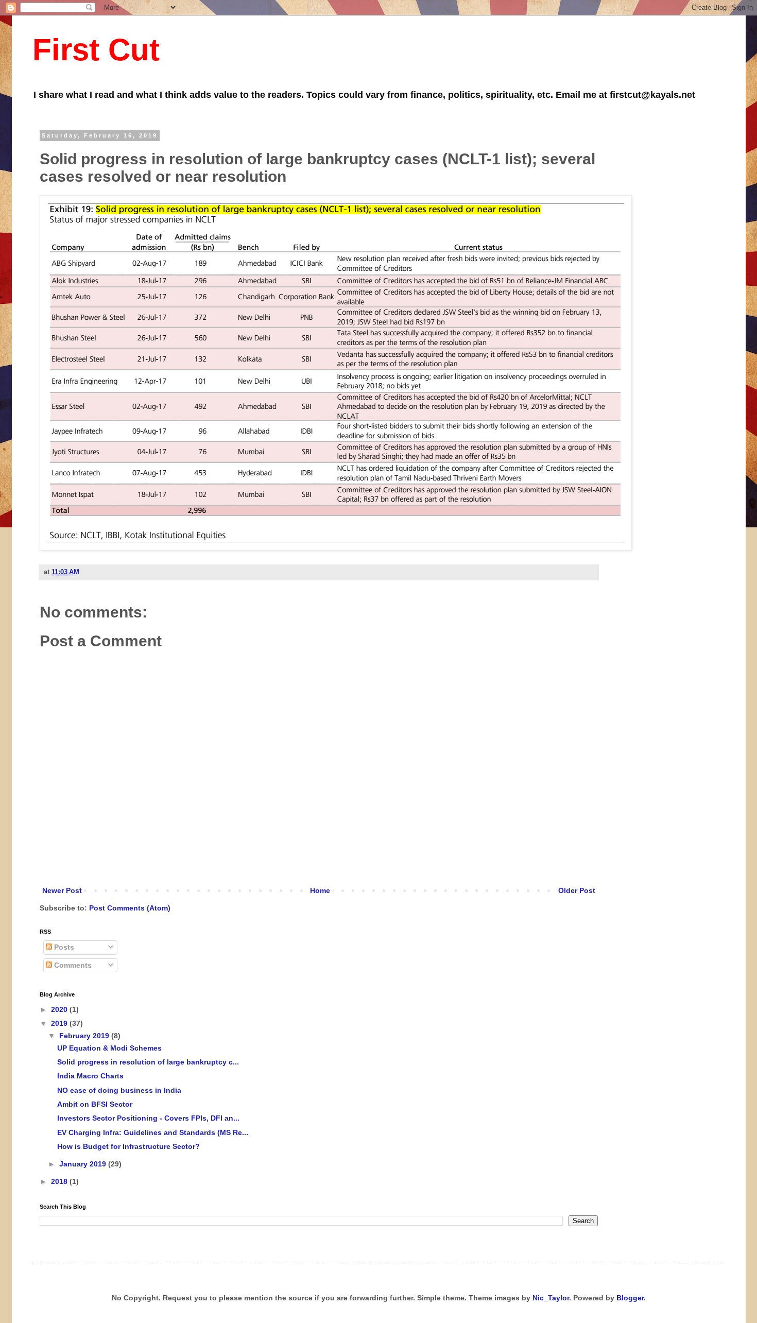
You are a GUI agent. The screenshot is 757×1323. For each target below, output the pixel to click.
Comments (72, 965)
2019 (60, 1023)
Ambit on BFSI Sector (94, 1104)
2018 (60, 1181)
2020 (60, 1009)
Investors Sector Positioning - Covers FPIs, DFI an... (148, 1118)
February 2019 (85, 1036)
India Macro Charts (90, 1076)
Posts (63, 947)
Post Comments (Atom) (129, 908)
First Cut (96, 49)
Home (320, 890)
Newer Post (62, 890)
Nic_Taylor (550, 1298)
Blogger (630, 1298)
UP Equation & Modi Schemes (109, 1048)
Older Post (576, 890)
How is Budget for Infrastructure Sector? (128, 1146)
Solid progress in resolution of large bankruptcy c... (148, 1062)
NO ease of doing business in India (119, 1090)
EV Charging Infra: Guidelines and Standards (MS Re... (152, 1132)
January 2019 (83, 1164)
